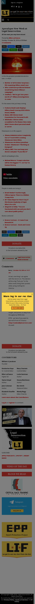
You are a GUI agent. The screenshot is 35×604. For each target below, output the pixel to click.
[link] (18, 294)
